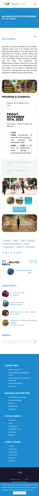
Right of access (16, 479)
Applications (13, 452)
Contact (11, 446)
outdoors (20, 247)
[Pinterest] (11, 252)
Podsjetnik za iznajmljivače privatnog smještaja (23, 321)
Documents (13, 449)
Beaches (11, 403)
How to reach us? (15, 370)
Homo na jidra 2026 (17, 302)
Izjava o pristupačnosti (19, 481)
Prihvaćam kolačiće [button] (19, 493)
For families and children (17, 397)
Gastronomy (13, 406)
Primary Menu (35, 4)
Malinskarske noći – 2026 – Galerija (22, 312)
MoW (26, 244)
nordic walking (8, 247)
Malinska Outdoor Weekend (12, 244)
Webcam (12, 435)
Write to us (12, 458)
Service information (16, 383)
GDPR (26, 479)
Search (35, 341)
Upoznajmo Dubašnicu (23, 270)
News (11, 423)
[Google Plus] (9, 252)
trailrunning (30, 247)
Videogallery (13, 426)
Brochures (12, 432)
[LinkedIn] (17, 252)
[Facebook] (3, 252)
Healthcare (12, 386)
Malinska (31, 240)
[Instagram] (20, 472)
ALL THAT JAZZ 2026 (17, 293)
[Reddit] (20, 252)
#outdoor (7, 240)
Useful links (13, 455)
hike (23, 240)
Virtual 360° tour (14, 429)
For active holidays (15, 400)
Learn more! (19, 209)
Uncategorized (8, 39)
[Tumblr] (14, 252)
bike (15, 240)
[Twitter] (6, 252)
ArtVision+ (12, 420)
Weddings (12, 409)
